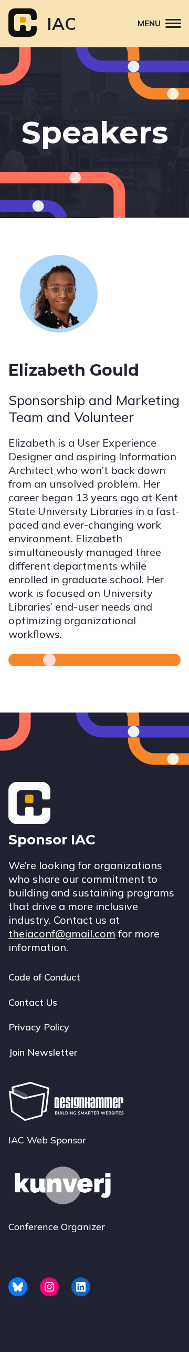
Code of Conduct (44, 977)
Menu (149, 23)
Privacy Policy (38, 1027)
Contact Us (32, 1002)
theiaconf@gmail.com (62, 933)
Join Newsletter (42, 1052)
